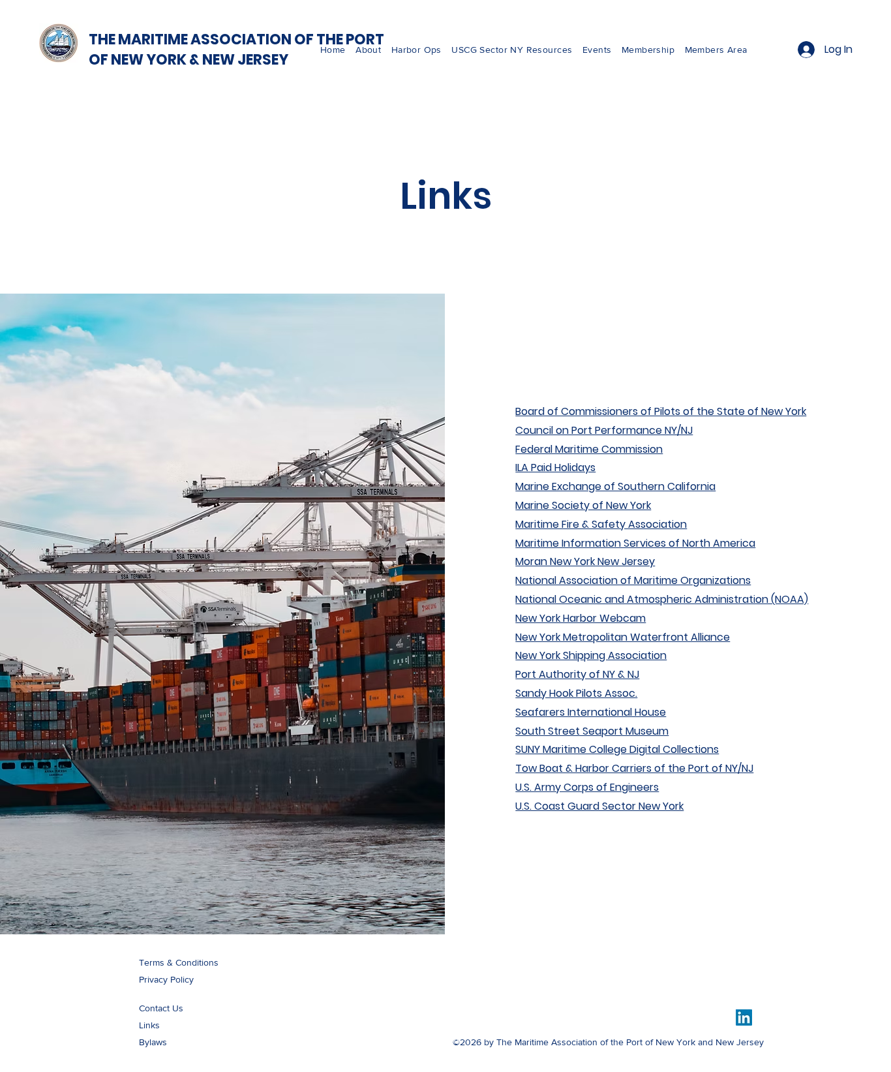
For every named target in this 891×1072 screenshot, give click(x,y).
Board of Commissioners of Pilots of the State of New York (660, 411)
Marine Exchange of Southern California (615, 486)
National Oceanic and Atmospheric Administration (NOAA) (661, 599)
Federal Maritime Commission (589, 449)
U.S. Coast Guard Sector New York (599, 806)
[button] (516, 49)
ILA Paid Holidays (555, 467)
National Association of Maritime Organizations (633, 580)
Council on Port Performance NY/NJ (604, 430)
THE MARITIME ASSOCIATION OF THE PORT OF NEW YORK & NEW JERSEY (236, 49)
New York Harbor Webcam (580, 618)
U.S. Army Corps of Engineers (587, 787)
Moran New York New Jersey (585, 561)
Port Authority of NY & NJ (577, 674)
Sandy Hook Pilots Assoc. (576, 693)
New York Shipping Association (591, 655)
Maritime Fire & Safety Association (601, 524)
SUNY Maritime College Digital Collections (617, 749)
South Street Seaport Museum (592, 731)
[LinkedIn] (744, 1017)
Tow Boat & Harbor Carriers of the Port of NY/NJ (634, 768)
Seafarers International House (590, 712)
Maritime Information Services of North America (635, 543)
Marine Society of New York (583, 505)
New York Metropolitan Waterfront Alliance (622, 637)
